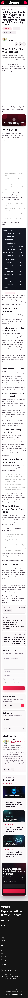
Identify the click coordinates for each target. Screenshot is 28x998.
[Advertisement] (14, 90)
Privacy (3, 954)
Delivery (3, 960)
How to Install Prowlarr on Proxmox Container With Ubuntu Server (14, 854)
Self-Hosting (14, 9)
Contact (3, 940)
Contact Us (19, 994)
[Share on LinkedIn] (20, 44)
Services (3, 929)
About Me (4, 926)
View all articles (7, 783)
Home (3, 9)
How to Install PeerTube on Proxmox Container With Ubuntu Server (14, 829)
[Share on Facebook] (24, 44)
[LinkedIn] (5, 769)
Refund (3, 957)
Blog (8, 9)
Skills (2, 932)
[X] (8, 769)
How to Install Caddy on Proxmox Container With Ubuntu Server (13, 805)
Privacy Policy (19, 991)
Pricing (3, 935)
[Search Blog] (2, 2)
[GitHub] (12, 769)
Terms (3, 951)
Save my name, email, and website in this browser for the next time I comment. (14, 683)
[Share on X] (16, 44)
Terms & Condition (10, 991)
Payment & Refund (11, 994)
